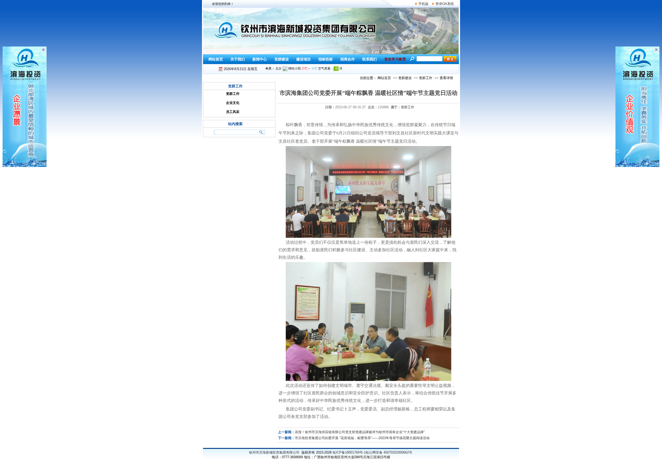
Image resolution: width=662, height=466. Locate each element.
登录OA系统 (444, 4)
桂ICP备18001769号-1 (349, 452)
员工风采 (232, 112)
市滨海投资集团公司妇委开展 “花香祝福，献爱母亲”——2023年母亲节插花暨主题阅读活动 (362, 438)
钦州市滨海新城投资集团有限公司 (274, 452)
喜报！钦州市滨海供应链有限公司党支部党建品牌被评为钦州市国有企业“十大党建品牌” (360, 432)
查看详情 (446, 78)
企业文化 (232, 103)
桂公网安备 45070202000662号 (389, 452)
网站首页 (384, 78)
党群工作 (425, 78)
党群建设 (405, 78)
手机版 (423, 4)
